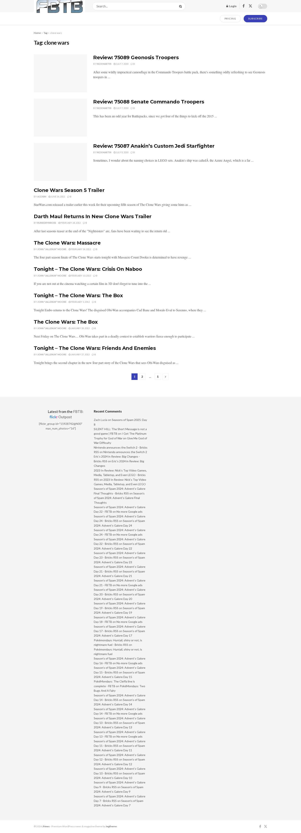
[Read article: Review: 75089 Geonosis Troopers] (60, 73)
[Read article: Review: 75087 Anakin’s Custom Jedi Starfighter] (60, 162)
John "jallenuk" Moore (51, 249)
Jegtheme (111, 826)
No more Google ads (130, 511)
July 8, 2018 (121, 152)
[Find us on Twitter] (250, 6)
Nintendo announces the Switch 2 (125, 452)
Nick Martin (104, 63)
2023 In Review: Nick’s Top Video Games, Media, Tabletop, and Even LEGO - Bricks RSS (120, 475)
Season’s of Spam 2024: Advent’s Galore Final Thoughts (119, 498)
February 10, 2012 (80, 275)
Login (232, 6)
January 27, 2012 (79, 354)
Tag (45, 32)
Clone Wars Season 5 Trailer (69, 190)
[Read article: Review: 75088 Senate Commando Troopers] (60, 118)
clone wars (56, 32)
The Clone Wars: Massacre (67, 243)
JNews (46, 826)
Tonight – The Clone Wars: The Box (78, 295)
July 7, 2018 (121, 63)
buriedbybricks (46, 222)
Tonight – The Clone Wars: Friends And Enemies (95, 348)
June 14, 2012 (57, 196)
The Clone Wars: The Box (66, 322)
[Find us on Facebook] (243, 6)
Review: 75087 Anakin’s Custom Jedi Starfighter (154, 146)
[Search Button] (181, 6)
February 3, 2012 (80, 301)
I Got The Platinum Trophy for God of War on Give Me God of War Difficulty (120, 438)
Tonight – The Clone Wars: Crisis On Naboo (88, 269)
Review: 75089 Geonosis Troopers (136, 57)
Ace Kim (41, 196)
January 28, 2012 (79, 328)
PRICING (230, 18)
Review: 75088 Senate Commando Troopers (148, 102)
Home (37, 32)
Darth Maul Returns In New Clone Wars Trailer (93, 216)
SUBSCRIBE (255, 18)
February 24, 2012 (70, 222)
